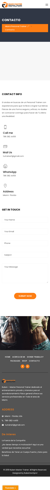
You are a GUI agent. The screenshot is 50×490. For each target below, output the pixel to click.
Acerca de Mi (18, 357)
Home (7, 357)
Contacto (34, 361)
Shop (24, 361)
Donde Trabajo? (35, 357)
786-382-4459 (11, 420)
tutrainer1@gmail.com (13, 156)
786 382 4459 (9, 136)
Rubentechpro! (30, 473)
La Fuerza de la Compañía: (14, 440)
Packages (15, 361)
